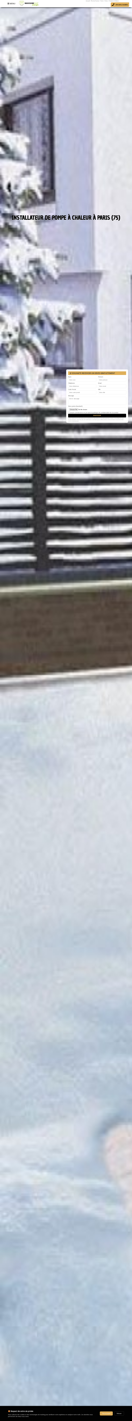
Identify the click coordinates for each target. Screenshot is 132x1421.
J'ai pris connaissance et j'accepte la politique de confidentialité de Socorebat (94, 412)
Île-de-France (95, 1)
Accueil (88, 1)
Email (99, 383)
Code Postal (72, 389)
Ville (99, 389)
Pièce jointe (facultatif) (75, 406)
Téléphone (71, 383)
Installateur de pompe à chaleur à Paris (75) (66, 218)
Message (71, 396)
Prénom (100, 377)
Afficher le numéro (121, 5)
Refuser (119, 1413)
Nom (69, 377)
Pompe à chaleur (114, 1)
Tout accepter (106, 1413)
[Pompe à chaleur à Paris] (27, 6)
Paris (102, 1)
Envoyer (97, 415)
